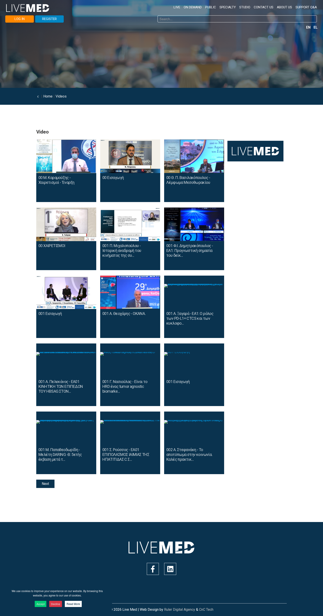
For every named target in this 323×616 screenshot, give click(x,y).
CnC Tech (206, 609)
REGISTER (49, 19)
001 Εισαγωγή (178, 381)
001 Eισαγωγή (50, 313)
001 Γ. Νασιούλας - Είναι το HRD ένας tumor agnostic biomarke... (124, 386)
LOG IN (20, 19)
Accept (40, 604)
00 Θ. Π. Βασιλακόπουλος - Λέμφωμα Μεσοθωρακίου (188, 180)
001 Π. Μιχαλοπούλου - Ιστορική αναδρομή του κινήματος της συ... (121, 250)
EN (308, 27)
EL (316, 27)
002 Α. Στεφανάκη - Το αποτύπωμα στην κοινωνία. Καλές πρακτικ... (189, 454)
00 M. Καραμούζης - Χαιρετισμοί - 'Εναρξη (56, 180)
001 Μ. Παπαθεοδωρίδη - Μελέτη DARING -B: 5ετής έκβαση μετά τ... (60, 454)
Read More (73, 604)
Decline (55, 604)
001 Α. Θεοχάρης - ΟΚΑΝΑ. (124, 313)
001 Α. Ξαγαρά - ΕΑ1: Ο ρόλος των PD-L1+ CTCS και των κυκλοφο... (189, 318)
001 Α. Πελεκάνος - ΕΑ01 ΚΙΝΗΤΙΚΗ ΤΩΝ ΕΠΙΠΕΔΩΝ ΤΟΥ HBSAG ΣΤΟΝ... (60, 386)
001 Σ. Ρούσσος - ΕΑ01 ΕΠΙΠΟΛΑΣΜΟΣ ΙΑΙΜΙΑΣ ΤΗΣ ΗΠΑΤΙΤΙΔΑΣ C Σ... (125, 454)
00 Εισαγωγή (113, 177)
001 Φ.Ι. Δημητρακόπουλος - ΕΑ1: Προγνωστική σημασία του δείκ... (189, 250)
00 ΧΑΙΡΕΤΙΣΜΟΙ (51, 245)
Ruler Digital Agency (179, 609)
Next (45, 484)
